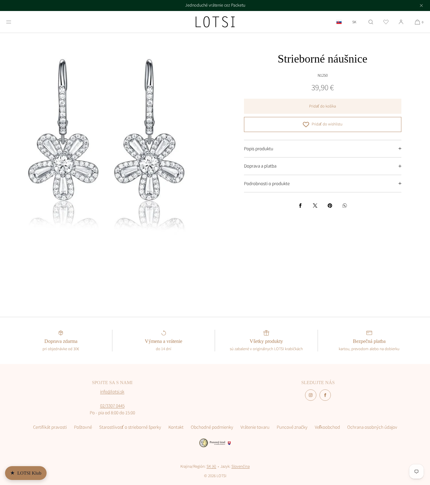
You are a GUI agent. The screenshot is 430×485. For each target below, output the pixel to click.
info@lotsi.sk (112, 391)
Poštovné (83, 427)
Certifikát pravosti (50, 427)
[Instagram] (311, 395)
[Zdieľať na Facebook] (300, 205)
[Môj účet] (401, 22)
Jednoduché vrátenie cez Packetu (215, 5)
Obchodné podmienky (212, 427)
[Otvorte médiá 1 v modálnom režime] (107, 140)
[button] (370, 22)
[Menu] (13, 22)
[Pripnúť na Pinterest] (330, 205)
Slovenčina (240, 466)
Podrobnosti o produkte (267, 183)
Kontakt (176, 427)
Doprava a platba (260, 166)
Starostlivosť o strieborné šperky (130, 427)
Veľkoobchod (327, 427)
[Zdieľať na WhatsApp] (345, 205)
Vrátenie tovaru (254, 427)
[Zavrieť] (421, 5)
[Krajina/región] (339, 22)
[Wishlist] (386, 22)
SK (354, 22)
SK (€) (211, 466)
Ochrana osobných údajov (372, 427)
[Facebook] (325, 395)
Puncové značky (292, 427)
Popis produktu (258, 149)
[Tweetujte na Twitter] (315, 205)
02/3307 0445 (112, 406)
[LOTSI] (215, 22)
